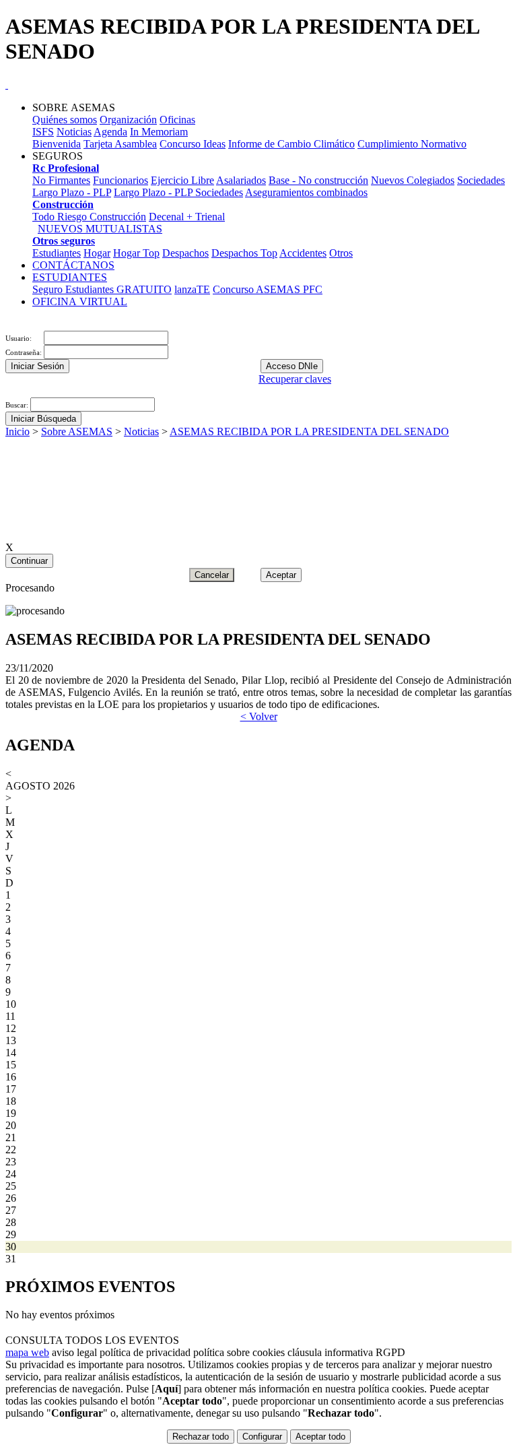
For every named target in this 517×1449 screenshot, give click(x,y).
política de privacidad (145, 1352)
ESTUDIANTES (69, 277)
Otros (341, 253)
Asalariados (241, 180)
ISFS (43, 131)
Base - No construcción (318, 180)
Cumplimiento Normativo (412, 144)
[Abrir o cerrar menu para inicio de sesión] (6, 324)
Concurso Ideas (193, 144)
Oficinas (177, 119)
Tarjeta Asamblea (120, 144)
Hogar (96, 253)
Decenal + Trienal (187, 216)
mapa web (27, 1352)
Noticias (74, 131)
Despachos (185, 253)
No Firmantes (61, 180)
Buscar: (17, 405)
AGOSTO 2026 (40, 786)
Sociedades (481, 180)
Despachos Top (244, 253)
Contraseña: (24, 352)
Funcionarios (120, 180)
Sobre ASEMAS (76, 431)
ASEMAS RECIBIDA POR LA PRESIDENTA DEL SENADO (309, 431)
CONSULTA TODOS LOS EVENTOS (92, 1340)
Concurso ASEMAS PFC (267, 289)
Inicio (17, 431)
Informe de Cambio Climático (291, 144)
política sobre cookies (239, 1352)
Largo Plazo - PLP (71, 192)
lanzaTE (192, 289)
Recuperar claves (294, 379)
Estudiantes (56, 253)
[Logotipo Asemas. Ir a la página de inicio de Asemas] (6, 84)
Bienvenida (56, 144)
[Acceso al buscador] (12, 324)
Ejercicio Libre (182, 180)
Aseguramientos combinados (306, 192)
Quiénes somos (64, 119)
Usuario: (19, 338)
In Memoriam (159, 131)
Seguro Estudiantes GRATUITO (102, 289)
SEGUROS (57, 156)
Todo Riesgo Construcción (89, 216)
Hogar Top (136, 253)
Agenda (110, 131)
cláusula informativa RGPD (346, 1352)
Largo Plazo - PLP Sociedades (178, 192)
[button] (6, 391)
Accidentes (302, 253)
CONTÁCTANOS (73, 265)
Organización (128, 119)
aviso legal (74, 1352)
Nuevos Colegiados (412, 180)
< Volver (258, 716)
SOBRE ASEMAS (73, 107)
